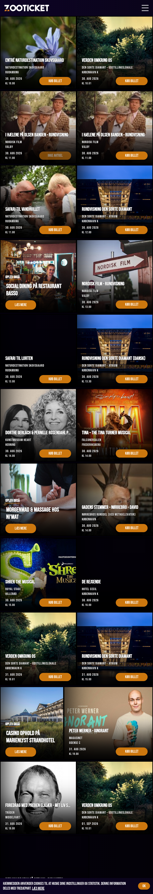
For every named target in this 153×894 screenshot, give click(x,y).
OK (144, 886)
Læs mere (38, 888)
